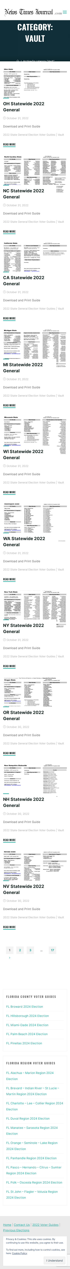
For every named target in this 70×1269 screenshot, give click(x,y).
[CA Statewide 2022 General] (35, 261)
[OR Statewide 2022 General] (35, 696)
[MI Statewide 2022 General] (35, 348)
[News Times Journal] (32, 12)
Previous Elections (16, 1230)
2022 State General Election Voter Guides (29, 134)
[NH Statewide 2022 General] (35, 783)
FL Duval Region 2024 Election (28, 1118)
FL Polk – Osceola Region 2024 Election (34, 1182)
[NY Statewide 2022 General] (35, 609)
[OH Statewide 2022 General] (35, 87)
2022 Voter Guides (45, 1225)
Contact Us (22, 1225)
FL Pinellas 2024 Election (24, 1043)
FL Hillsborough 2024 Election (27, 1016)
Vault (61, 134)
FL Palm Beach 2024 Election (27, 1034)
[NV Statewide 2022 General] (35, 870)
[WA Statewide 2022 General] (35, 522)
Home (7, 1225)
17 (52, 950)
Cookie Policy (19, 1253)
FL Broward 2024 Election (24, 1006)
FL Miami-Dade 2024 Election (27, 1025)
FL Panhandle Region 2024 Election (31, 1158)
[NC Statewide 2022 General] (35, 174)
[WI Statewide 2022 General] (35, 435)
